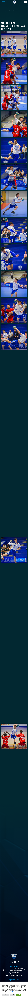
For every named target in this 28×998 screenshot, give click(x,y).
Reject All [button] (12, 994)
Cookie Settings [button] (5, 994)
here (13, 992)
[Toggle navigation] (5, 2)
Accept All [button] (18, 994)
